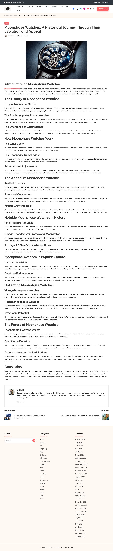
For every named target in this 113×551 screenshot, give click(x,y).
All (41, 446)
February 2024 (80, 533)
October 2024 (80, 508)
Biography (43, 449)
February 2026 (80, 458)
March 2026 (79, 455)
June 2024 (79, 521)
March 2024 (79, 530)
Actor (42, 439)
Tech (41, 493)
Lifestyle (43, 474)
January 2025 (80, 499)
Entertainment (45, 461)
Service (42, 483)
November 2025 (81, 468)
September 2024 (81, 511)
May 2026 (79, 449)
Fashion (42, 464)
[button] (103, 9)
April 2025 (79, 489)
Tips (6, 23)
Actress (42, 442)
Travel (42, 499)
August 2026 (80, 439)
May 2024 (79, 524)
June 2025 (79, 483)
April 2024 (79, 527)
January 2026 (80, 461)
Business (43, 455)
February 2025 (80, 496)
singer (42, 486)
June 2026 (79, 446)
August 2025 (80, 477)
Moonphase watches (12, 89)
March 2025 (79, 493)
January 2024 (80, 536)
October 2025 (80, 471)
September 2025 (81, 474)
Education (43, 458)
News (42, 477)
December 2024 (81, 502)
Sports (42, 489)
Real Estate (44, 480)
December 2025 (81, 464)
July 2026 (78, 442)
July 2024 (78, 518)
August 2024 (80, 515)
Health (42, 468)
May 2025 (79, 486)
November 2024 (81, 505)
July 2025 (78, 480)
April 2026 (79, 452)
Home (6, 15)
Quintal (20, 390)
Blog (41, 452)
